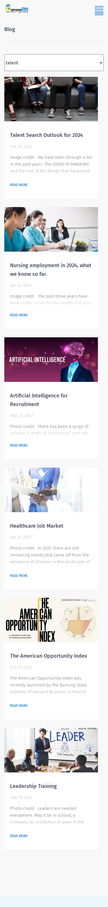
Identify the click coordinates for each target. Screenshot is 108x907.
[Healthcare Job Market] (51, 490)
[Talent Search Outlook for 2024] (51, 99)
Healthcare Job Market (36, 526)
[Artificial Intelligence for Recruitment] (51, 359)
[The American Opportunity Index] (51, 620)
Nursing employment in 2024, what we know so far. (50, 269)
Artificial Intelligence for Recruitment (39, 400)
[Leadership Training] (51, 750)
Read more (19, 185)
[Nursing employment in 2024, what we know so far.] (51, 229)
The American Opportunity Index (48, 656)
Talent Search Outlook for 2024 (46, 135)
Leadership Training (33, 786)
